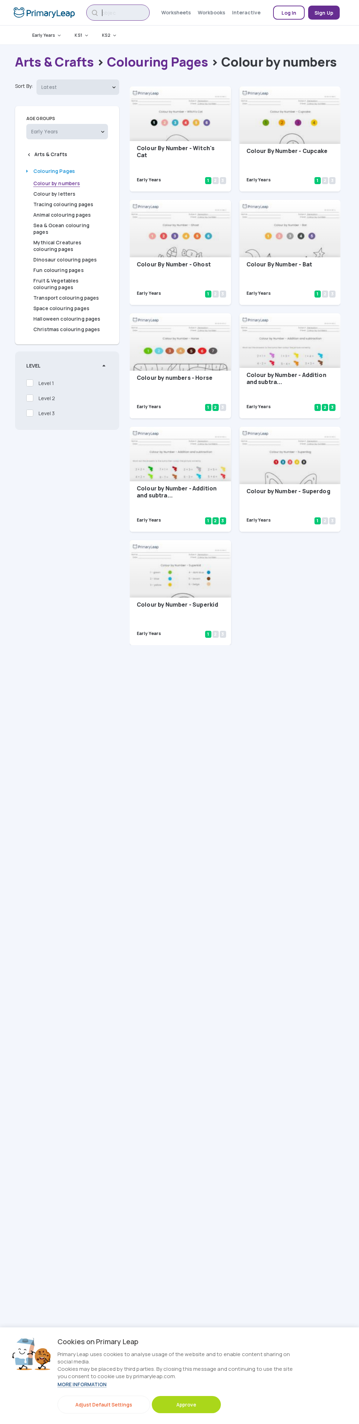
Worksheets (176, 12)
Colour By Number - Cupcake (287, 150)
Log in (289, 12)
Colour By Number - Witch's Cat (176, 152)
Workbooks (211, 12)
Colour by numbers (56, 183)
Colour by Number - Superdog (288, 491)
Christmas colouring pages (66, 329)
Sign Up (323, 12)
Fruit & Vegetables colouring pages (56, 284)
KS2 (106, 35)
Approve (186, 1404)
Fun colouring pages (58, 270)
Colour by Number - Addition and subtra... (286, 378)
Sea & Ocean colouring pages (61, 228)
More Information (82, 1384)
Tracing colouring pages (63, 204)
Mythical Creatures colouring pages (57, 245)
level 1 (46, 383)
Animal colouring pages (62, 214)
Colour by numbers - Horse (174, 377)
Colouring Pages (157, 61)
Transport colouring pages (66, 297)
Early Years (43, 35)
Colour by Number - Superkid (177, 604)
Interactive (246, 12)
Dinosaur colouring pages (65, 259)
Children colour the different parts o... (282, 164)
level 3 (47, 413)
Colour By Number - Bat (279, 264)
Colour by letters (54, 193)
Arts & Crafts (54, 61)
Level (33, 365)
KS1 (78, 35)
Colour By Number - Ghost (174, 264)
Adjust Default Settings (103, 1404)
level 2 (47, 398)
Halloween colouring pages (67, 318)
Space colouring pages (61, 308)
